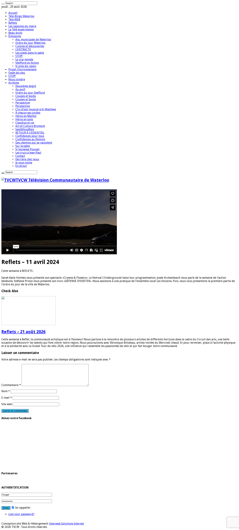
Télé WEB (14, 19)
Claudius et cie (24, 122)
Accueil (12, 13)
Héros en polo (24, 119)
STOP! (19, 56)
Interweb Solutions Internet (66, 523)
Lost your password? (21, 514)
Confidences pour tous (29, 136)
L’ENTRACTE (23, 49)
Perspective (22, 102)
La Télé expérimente (21, 29)
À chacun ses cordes (27, 112)
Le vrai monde (24, 59)
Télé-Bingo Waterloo (21, 16)
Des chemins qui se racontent (33, 142)
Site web (6, 404)
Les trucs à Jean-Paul (28, 152)
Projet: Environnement (22, 69)
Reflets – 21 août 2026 (23, 331)
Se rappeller (23, 507)
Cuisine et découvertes (29, 46)
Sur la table (22, 146)
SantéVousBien (24, 129)
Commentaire (11, 385)
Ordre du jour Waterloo (30, 42)
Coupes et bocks (25, 96)
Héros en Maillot (25, 116)
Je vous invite (23, 162)
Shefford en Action (27, 62)
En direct (21, 166)
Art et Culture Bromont (30, 126)
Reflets (12, 23)
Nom (5, 391)
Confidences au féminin (30, 139)
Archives (13, 82)
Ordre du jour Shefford (30, 92)
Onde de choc (16, 72)
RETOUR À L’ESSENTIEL (29, 132)
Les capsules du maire (22, 26)
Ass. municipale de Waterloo (33, 39)
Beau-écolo (15, 33)
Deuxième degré (25, 86)
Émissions (14, 36)
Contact (20, 156)
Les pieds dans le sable (29, 52)
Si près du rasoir (25, 66)
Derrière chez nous (27, 159)
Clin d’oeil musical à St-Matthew (35, 109)
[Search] (2, 4)
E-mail (6, 397)
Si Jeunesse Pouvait (27, 149)
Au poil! (20, 89)
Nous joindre (16, 79)
